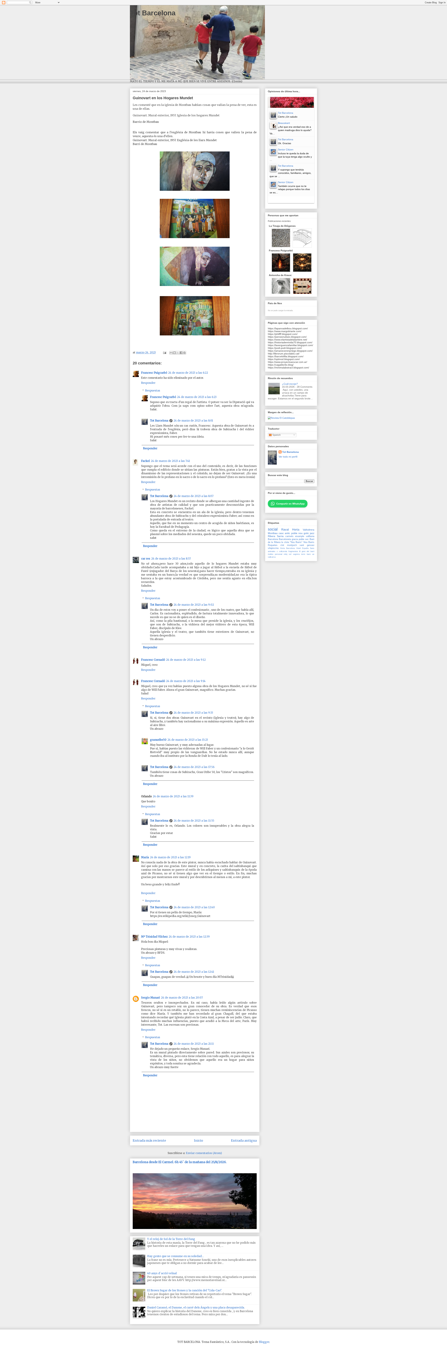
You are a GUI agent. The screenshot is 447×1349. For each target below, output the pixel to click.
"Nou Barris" (296, 542)
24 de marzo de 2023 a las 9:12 (186, 659)
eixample (299, 536)
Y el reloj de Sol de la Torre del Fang (171, 1239)
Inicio (198, 1140)
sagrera (296, 554)
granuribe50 (158, 739)
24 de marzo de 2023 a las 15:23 (187, 739)
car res (145, 558)
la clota (285, 542)
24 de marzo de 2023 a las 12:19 (170, 857)
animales (271, 551)
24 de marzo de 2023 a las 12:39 (189, 936)
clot (282, 545)
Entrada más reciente (149, 1140)
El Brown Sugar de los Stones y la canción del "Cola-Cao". (184, 1290)
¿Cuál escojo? (290, 383)
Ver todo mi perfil (288, 456)
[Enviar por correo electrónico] (171, 352)
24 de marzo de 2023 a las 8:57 (171, 558)
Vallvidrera (308, 529)
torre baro (306, 554)
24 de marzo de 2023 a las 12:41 (194, 971)
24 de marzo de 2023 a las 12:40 (194, 907)
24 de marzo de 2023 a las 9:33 (193, 712)
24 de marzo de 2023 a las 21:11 (194, 1043)
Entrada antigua (244, 1140)
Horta (295, 529)
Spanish (276, 434)
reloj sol (287, 554)
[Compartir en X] (177, 352)
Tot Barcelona (152, 13)
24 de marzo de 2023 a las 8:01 (193, 420)
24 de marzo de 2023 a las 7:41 (170, 461)
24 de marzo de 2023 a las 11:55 (194, 820)
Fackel (145, 461)
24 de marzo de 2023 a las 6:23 (197, 397)
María (145, 857)
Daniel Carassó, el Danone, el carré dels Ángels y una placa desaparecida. (196, 1307)
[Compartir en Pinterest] (184, 352)
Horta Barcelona (287, 548)
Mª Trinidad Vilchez (154, 936)
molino (270, 554)
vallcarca (272, 557)
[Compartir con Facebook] (181, 352)
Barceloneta (285, 539)
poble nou (297, 533)
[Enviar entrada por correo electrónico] (164, 352)
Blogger (264, 1342)
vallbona (310, 536)
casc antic (284, 533)
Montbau (273, 533)
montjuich (292, 545)
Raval (285, 529)
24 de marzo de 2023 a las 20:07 (182, 997)
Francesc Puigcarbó (154, 372)
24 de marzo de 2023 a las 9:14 (186, 681)
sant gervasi (307, 545)
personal (278, 554)
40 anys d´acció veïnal (162, 1273)
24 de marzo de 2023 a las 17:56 (194, 767)
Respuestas (152, 390)
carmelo (289, 536)
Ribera (271, 536)
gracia (295, 539)
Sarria (280, 536)
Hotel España (302, 548)
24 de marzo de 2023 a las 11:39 (173, 796)
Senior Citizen (285, 149)
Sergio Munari (150, 997)
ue (313, 554)
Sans (312, 548)
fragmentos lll (294, 551)
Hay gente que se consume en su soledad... (175, 1256)
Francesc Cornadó (153, 659)
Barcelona (273, 539)
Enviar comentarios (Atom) (204, 1153)
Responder (148, 383)
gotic (306, 533)
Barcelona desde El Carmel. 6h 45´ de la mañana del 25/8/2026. (180, 1162)
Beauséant (284, 123)
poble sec (304, 539)
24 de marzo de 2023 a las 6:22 (188, 372)
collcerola (283, 551)
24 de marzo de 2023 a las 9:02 (194, 604)
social (273, 529)
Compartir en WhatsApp (290, 503)
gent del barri (308, 551)
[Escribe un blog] (174, 352)
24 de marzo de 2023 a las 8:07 (194, 496)
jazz (312, 533)
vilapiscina (273, 548)
